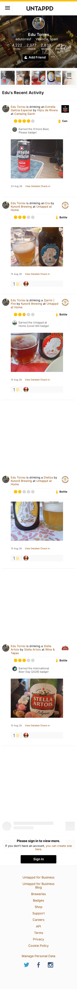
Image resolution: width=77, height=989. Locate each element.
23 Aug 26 (16, 186)
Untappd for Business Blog (38, 885)
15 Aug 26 (16, 274)
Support (38, 913)
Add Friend (37, 57)
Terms (38, 933)
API (38, 926)
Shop (38, 907)
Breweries (38, 894)
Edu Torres (18, 107)
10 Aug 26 (16, 725)
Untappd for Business (38, 877)
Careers (38, 920)
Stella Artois (32, 649)
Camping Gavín (24, 114)
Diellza (48, 477)
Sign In (38, 859)
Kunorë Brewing (21, 206)
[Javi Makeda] (25, 283)
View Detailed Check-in (37, 186)
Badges (38, 900)
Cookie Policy (38, 946)
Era (47, 203)
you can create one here (53, 847)
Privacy (38, 939)
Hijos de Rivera (47, 110)
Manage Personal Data (38, 956)
